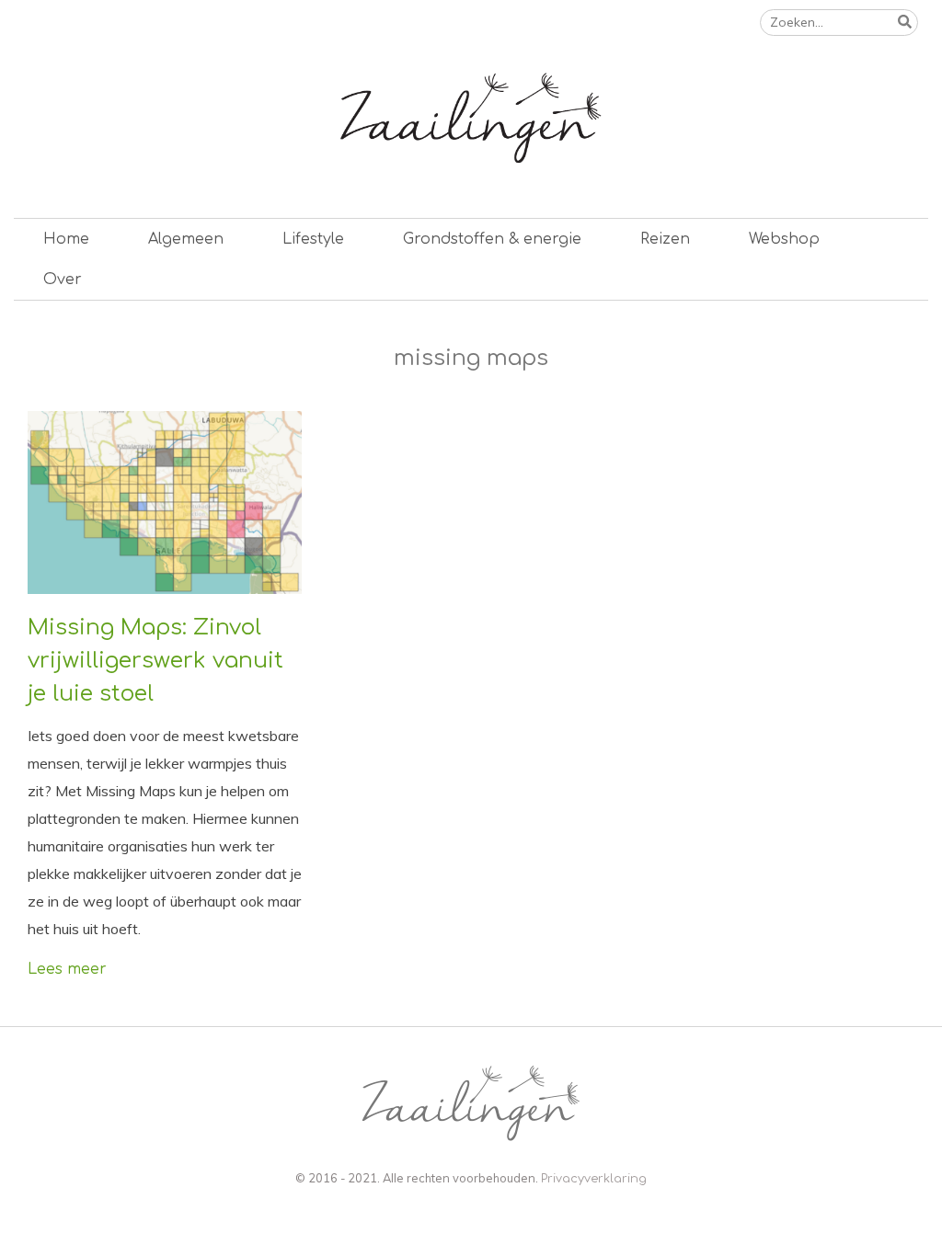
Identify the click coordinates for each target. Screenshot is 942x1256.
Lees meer (67, 969)
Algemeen (186, 239)
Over (62, 279)
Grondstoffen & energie (492, 239)
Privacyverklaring (594, 1178)
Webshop (784, 239)
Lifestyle (313, 239)
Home (66, 239)
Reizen (665, 239)
